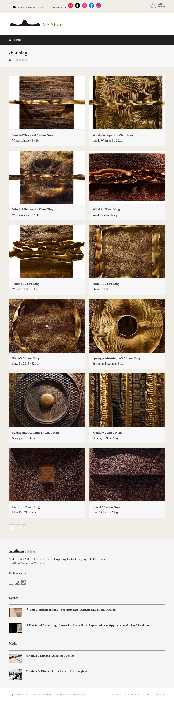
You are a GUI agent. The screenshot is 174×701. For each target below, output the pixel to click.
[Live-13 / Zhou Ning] (47, 499)
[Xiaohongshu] (71, 6)
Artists (148, 694)
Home (115, 694)
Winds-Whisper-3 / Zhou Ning (113, 135)
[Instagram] (99, 6)
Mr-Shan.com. (29, 694)
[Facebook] (92, 6)
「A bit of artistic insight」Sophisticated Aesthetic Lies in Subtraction (71, 609)
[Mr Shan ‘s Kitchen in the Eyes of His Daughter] (15, 674)
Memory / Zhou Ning (107, 432)
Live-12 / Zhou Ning (106, 507)
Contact (160, 694)
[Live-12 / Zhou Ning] (127, 499)
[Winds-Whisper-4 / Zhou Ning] (47, 127)
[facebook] (12, 583)
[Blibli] (85, 6)
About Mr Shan (131, 694)
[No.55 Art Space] (157, 7)
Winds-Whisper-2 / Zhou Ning (32, 209)
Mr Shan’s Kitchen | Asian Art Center (50, 655)
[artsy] (24, 583)
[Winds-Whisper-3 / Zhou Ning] (127, 127)
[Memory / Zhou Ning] (127, 424)
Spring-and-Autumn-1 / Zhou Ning (36, 432)
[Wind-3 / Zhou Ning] (47, 275)
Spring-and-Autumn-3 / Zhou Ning (116, 358)
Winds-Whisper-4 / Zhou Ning (32, 135)
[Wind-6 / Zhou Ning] (127, 201)
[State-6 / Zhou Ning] (127, 275)
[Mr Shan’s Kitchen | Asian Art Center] (15, 658)
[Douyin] (78, 6)
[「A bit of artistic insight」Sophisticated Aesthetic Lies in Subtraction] (15, 612)
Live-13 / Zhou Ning (26, 507)
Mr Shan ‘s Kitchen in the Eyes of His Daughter (56, 671)
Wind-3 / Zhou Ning (25, 284)
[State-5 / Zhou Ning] (47, 350)
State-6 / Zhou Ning (106, 284)
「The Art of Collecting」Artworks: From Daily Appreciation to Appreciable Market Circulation (88, 625)
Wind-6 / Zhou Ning (106, 209)
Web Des (82, 694)
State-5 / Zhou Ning (25, 358)
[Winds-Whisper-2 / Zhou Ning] (47, 201)
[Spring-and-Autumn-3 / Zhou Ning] (127, 350)
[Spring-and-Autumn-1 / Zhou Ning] (47, 424)
